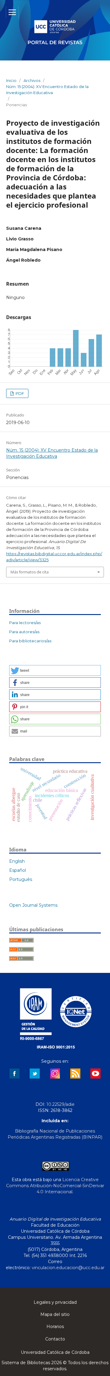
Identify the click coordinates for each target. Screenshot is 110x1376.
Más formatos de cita (29, 572)
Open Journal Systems (33, 905)
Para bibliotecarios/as (30, 640)
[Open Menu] (12, 12)
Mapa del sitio (55, 1314)
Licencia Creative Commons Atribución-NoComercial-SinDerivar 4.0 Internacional (55, 1185)
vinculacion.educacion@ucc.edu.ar (68, 1267)
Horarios (55, 1326)
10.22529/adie (60, 1104)
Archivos (32, 80)
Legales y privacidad (55, 1302)
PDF (19, 393)
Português (20, 879)
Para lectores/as (25, 622)
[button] (55, 670)
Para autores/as (24, 631)
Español (17, 870)
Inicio (11, 80)
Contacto (55, 1339)
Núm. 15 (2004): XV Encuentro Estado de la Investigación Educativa (47, 89)
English (17, 861)
